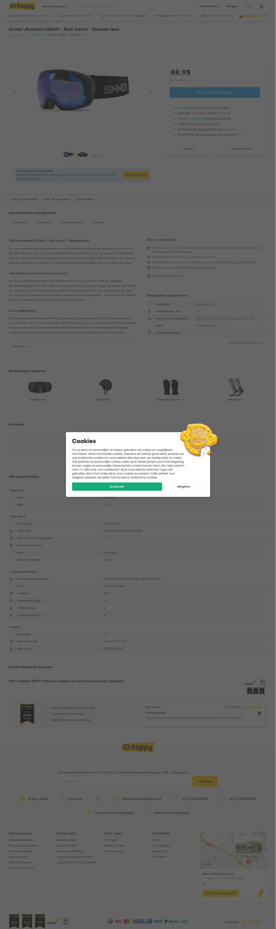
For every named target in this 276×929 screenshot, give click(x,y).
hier (81, 469)
